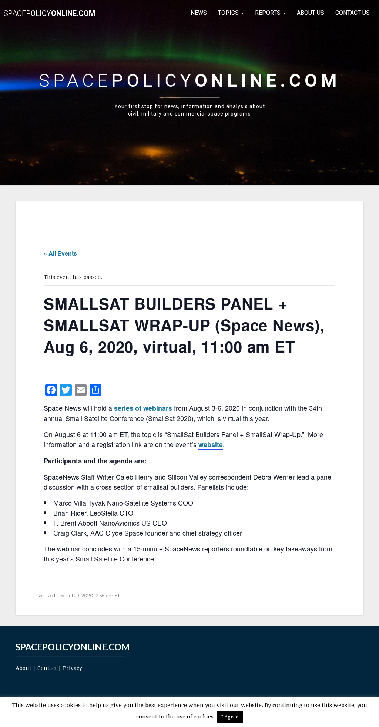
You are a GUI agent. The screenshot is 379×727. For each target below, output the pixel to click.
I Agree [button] (229, 717)
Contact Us (352, 12)
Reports (268, 12)
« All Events (60, 253)
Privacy (72, 668)
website (210, 444)
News (199, 12)
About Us (310, 12)
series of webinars (143, 408)
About (23, 668)
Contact (47, 668)
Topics (229, 12)
